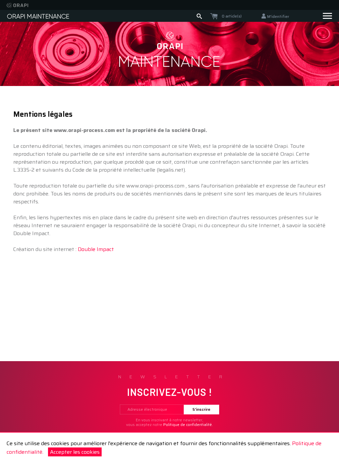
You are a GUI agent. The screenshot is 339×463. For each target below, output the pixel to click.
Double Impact (96, 249)
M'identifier (278, 16)
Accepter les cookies (75, 452)
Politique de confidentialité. (188, 425)
